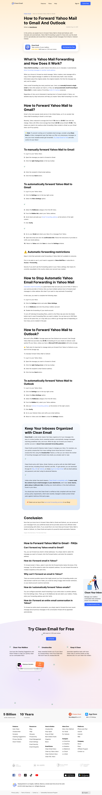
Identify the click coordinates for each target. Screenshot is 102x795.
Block (47, 742)
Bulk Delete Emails (50, 736)
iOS (36, 469)
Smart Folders (17, 742)
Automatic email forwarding (32, 286)
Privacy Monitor (17, 739)
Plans (50, 3)
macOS (80, 731)
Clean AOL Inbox (50, 756)
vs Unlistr (65, 754)
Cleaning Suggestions (19, 736)
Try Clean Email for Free (93, 604)
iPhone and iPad (82, 729)
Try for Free (85, 3)
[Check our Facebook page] (14, 775)
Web (79, 736)
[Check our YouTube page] (37, 775)
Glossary (32, 734)
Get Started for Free (69, 47)
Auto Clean (16, 729)
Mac (33, 469)
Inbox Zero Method (68, 729)
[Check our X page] (25, 775)
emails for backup (54, 90)
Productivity (33, 736)
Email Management (35, 739)
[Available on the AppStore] (69, 775)
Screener (15, 734)
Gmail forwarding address (49, 217)
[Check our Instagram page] (19, 775)
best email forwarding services (53, 502)
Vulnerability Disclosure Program (49, 792)
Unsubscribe (49, 729)
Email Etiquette (34, 747)
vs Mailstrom (66, 749)
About (79, 744)
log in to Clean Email (57, 469)
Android (41, 469)
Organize (48, 739)
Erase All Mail (49, 734)
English (86, 792)
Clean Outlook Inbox (51, 754)
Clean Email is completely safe (58, 480)
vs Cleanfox (65, 744)
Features (43, 3)
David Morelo (33, 27)
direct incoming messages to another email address (39, 70)
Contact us (81, 751)
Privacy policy (15, 792)
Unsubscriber (17, 731)
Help (55, 3)
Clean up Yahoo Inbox (52, 751)
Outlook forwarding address (40, 406)
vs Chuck (65, 751)
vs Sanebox (65, 746)
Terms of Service (25, 792)
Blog (30, 729)
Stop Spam (48, 731)
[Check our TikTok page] (31, 775)
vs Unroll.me (66, 741)
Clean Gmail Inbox (50, 749)
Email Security (33, 744)
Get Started (51, 638)
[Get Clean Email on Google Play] (83, 775)
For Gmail (65, 731)
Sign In (77, 3)
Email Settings (33, 742)
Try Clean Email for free (61, 137)
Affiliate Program (83, 749)
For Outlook (65, 734)
